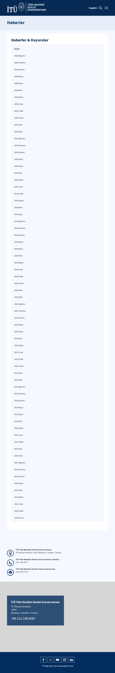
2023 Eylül (18, 297)
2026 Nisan (18, 83)
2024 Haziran (19, 235)
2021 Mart (18, 490)
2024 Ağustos (19, 221)
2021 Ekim (18, 449)
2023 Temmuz (20, 311)
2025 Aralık (18, 111)
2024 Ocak (18, 269)
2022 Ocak (18, 435)
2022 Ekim (18, 373)
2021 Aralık (18, 442)
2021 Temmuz (20, 469)
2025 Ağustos (19, 138)
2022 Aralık (18, 359)
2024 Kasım (19, 200)
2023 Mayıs (18, 324)
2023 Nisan (18, 331)
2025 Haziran (19, 152)
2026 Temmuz (20, 62)
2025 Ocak (18, 186)
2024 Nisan (18, 249)
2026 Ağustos (19, 55)
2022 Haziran (19, 400)
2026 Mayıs (18, 76)
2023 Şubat (18, 345)
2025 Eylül (18, 131)
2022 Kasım (19, 366)
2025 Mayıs (18, 159)
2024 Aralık (18, 193)
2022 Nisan (18, 414)
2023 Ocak (18, 352)
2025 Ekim (18, 124)
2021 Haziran (19, 476)
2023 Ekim (18, 290)
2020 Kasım (19, 518)
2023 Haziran (19, 318)
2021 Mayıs (18, 483)
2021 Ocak (18, 504)
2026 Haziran (19, 69)
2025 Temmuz (20, 145)
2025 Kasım (19, 118)
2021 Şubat (18, 497)
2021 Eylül (18, 455)
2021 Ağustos (19, 462)
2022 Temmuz (20, 393)
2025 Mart (18, 173)
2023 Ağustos (19, 304)
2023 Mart (18, 338)
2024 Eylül (18, 214)
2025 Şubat (18, 180)
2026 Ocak (18, 104)
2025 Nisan (18, 166)
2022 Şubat (18, 428)
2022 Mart (18, 421)
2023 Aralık (18, 276)
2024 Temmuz (20, 228)
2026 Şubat (18, 97)
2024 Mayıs (18, 242)
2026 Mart (18, 90)
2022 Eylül (18, 380)
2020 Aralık (18, 511)
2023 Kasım (19, 283)
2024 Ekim (18, 207)
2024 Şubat (18, 262)
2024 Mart (18, 255)
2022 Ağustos (19, 386)
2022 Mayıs (18, 407)
